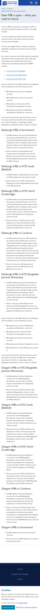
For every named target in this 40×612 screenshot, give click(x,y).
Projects (9, 8)
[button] (31, 3)
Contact (20, 569)
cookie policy (23, 603)
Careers (20, 579)
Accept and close (8, 607)
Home (3, 8)
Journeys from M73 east (16, 79)
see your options (31, 607)
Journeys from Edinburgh (16, 75)
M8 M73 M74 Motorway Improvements (13, 11)
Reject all (19, 607)
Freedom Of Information (20, 574)
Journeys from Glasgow (15, 71)
